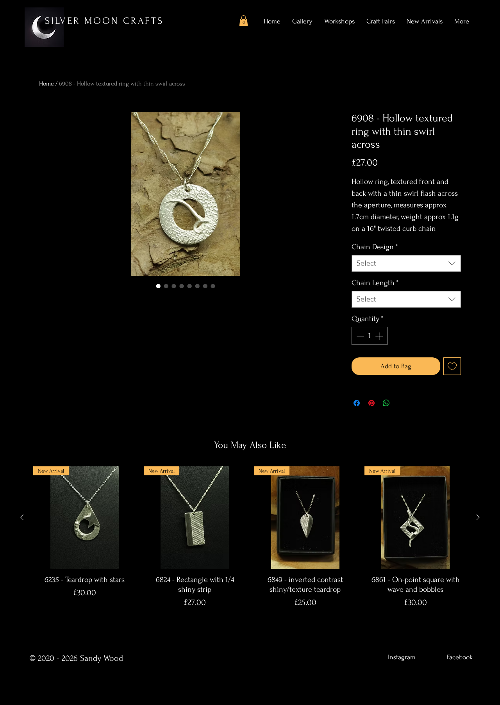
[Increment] (379, 335)
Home (46, 83)
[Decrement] (359, 335)
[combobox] (406, 263)
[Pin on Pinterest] (371, 403)
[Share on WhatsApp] (386, 403)
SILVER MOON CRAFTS (104, 21)
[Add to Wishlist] (452, 366)
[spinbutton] (369, 335)
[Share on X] (401, 403)
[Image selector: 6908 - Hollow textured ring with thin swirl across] (158, 286)
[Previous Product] (22, 517)
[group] (250, 544)
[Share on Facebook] (356, 403)
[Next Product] (478, 517)
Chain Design (375, 247)
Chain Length (375, 282)
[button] (243, 20)
